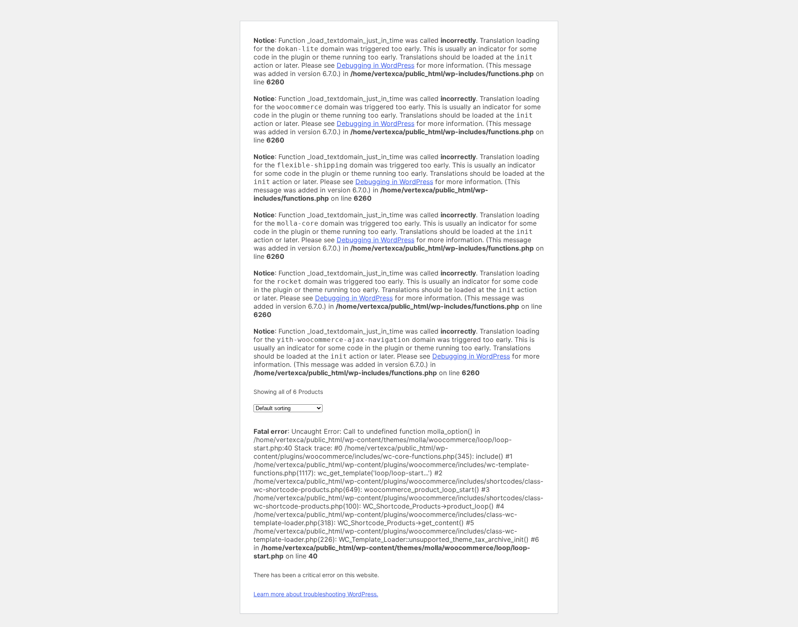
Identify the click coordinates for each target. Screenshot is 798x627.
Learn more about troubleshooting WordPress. (316, 593)
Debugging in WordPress (375, 65)
